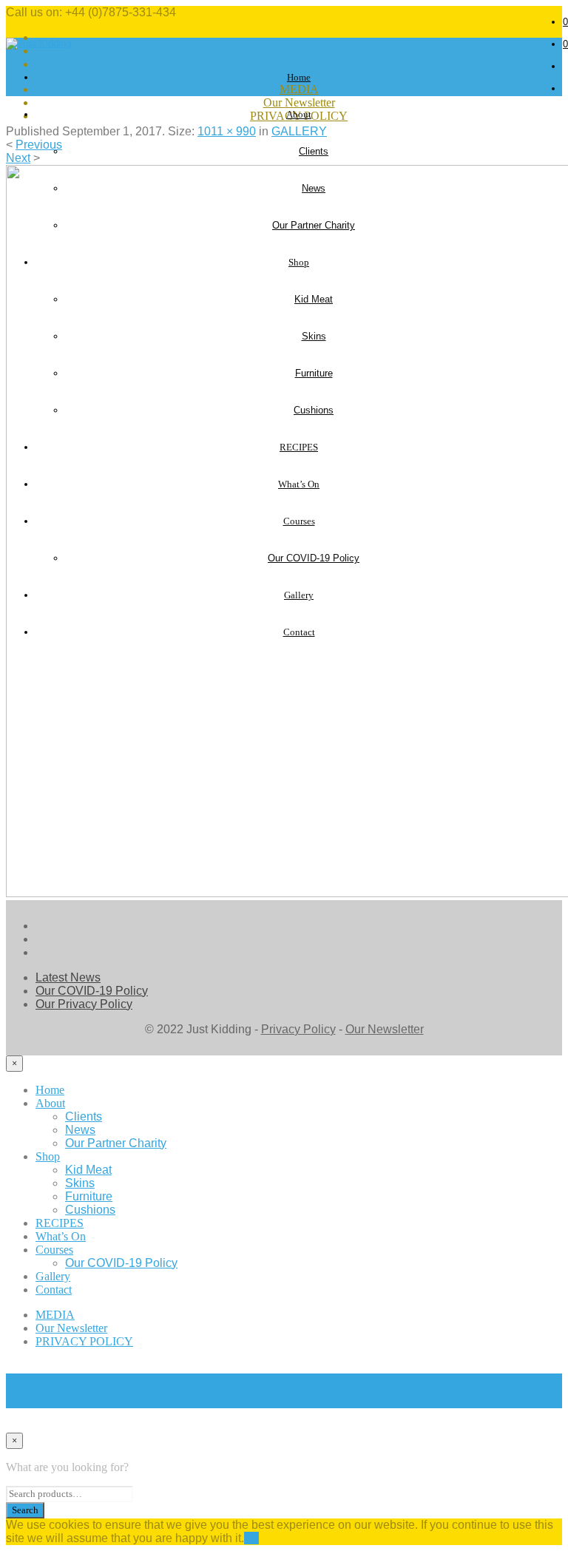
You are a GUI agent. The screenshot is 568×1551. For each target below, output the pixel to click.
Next (18, 158)
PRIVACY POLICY (84, 1341)
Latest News (68, 977)
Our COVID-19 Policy (92, 990)
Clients (313, 151)
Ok (251, 1538)
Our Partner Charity (115, 1143)
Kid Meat (88, 1169)
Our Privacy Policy (84, 1004)
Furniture (88, 1196)
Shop (48, 1156)
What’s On (61, 1236)
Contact (54, 1289)
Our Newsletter (299, 102)
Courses (54, 1249)
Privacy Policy (298, 1029)
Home (299, 77)
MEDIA (55, 1314)
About (298, 114)
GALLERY (299, 131)
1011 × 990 (226, 131)
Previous (39, 144)
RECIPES (60, 1223)
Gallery (53, 1276)
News (80, 1129)
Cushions (90, 1209)
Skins (80, 1183)
